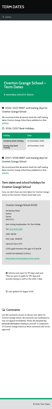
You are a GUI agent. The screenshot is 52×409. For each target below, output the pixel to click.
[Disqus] (26, 363)
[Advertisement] (26, 48)
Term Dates (13, 6)
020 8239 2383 (15, 229)
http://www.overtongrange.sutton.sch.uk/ (23, 258)
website (5, 123)
